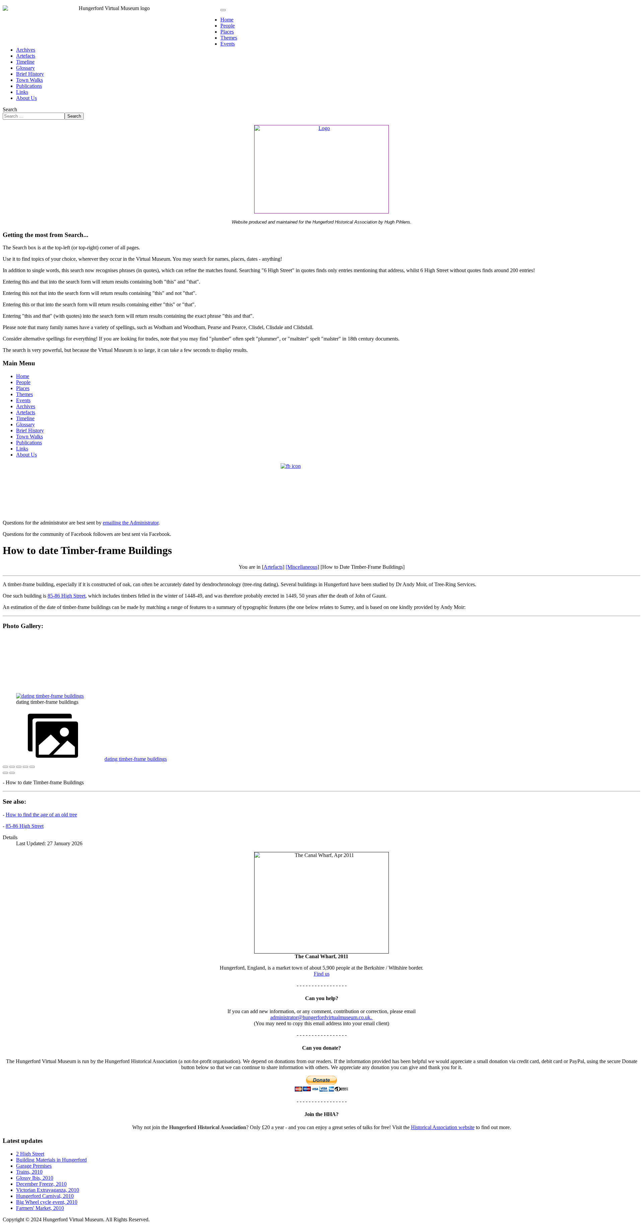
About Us (26, 98)
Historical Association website (443, 1127)
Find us (322, 974)
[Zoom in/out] (25, 767)
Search (10, 109)
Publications (29, 86)
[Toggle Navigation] (223, 10)
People (227, 25)
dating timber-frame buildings (135, 759)
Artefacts (25, 56)
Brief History (30, 74)
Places (227, 32)
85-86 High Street (66, 596)
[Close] (5, 767)
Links (22, 92)
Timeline (25, 62)
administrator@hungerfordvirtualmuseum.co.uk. (321, 1017)
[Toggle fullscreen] (18, 767)
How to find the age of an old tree (41, 814)
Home (226, 19)
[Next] (12, 773)
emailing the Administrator (130, 523)
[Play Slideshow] (32, 767)
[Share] (12, 767)
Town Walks (29, 80)
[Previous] (5, 773)
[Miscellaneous (301, 567)
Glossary (25, 68)
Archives (25, 50)
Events (227, 44)
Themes (228, 38)
